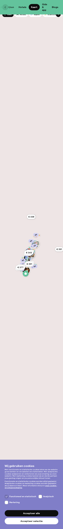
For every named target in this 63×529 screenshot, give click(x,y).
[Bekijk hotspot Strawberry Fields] (31, 246)
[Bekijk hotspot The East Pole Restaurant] (34, 249)
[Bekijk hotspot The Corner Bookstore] (36, 243)
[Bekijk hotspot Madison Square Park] (28, 258)
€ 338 (31, 216)
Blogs (55, 7)
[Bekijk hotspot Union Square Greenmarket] (27, 260)
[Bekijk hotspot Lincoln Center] (29, 247)
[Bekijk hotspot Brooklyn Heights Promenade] (26, 274)
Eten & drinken (54, 14)
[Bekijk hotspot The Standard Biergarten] (23, 258)
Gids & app (44, 7)
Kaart (34, 7)
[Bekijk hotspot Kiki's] (27, 267)
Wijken (10, 7)
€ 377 (20, 267)
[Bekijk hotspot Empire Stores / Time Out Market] (27, 271)
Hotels (22, 7)
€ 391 (29, 264)
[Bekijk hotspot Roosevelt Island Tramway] (34, 251)
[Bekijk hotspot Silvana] (36, 236)
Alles (9, 14)
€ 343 (29, 252)
